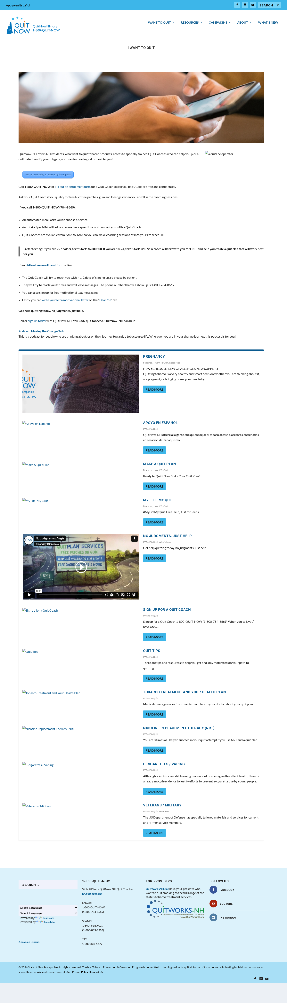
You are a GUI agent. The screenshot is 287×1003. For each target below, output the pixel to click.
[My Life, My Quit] (80, 500)
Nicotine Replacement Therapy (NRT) (178, 728)
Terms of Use (62, 972)
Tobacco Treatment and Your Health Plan (184, 692)
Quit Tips (151, 651)
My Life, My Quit (158, 500)
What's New (165, 542)
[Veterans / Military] (80, 806)
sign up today (37, 321)
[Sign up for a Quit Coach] (80, 610)
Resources (190, 22)
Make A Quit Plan (159, 464)
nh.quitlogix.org (92, 893)
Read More (154, 389)
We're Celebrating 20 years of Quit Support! (48, 174)
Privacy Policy (80, 972)
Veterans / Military (162, 805)
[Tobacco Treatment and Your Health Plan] (80, 692)
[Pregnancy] (80, 384)
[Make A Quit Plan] (80, 464)
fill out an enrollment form (45, 265)
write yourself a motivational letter (65, 300)
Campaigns (218, 22)
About (242, 22)
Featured (147, 362)
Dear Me (105, 300)
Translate (48, 918)
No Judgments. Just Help (167, 536)
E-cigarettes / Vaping (164, 764)
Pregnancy (154, 356)
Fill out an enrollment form (73, 186)
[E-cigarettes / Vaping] (80, 764)
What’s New (268, 22)
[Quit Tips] (80, 651)
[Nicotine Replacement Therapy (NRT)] (80, 728)
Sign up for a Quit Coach (167, 609)
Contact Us (96, 972)
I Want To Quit (158, 22)
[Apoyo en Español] (80, 423)
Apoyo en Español (18, 5)
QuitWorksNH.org (157, 888)
